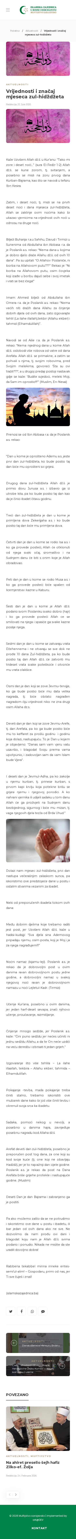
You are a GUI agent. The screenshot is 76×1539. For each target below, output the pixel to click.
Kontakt (39, 1528)
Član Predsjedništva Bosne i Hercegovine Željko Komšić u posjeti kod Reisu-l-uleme (33, 1368)
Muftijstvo (41, 1456)
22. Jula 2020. (24, 104)
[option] (38, 1442)
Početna (15, 30)
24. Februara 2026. (27, 1475)
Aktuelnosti (32, 30)
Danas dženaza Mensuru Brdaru (41, 1345)
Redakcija (11, 104)
